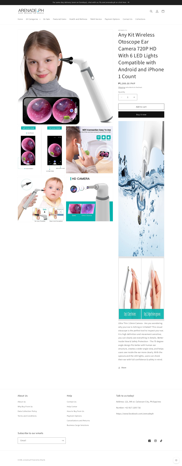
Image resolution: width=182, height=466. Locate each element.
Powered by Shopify (38, 460)
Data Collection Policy (27, 411)
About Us (22, 402)
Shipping (121, 87)
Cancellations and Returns (78, 420)
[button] (33, 19)
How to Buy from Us (75, 411)
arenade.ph (27, 460)
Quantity (121, 92)
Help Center (72, 406)
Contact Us (71, 402)
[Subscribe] (63, 440)
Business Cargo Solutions (78, 425)
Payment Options (74, 416)
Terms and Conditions (27, 416)
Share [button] (123, 367)
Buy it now (141, 114)
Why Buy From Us (25, 406)
